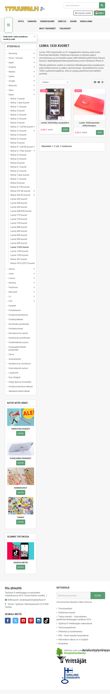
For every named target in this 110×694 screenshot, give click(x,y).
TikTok (46, 620)
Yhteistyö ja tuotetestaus (70, 631)
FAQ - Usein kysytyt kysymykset (73, 635)
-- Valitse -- (45, 82)
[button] (19, 38)
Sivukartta (63, 643)
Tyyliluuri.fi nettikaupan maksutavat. (75, 623)
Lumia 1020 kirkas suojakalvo (55, 123)
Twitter (15, 620)
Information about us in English (73, 639)
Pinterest (31, 620)
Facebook (8, 620)
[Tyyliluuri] (25, 8)
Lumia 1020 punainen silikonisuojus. (89, 124)
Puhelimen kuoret (66, 612)
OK (99, 595)
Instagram (39, 620)
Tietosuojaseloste (67, 627)
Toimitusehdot (65, 608)
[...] (45, 595)
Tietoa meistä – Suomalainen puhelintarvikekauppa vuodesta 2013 (73, 618)
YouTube (23, 620)
